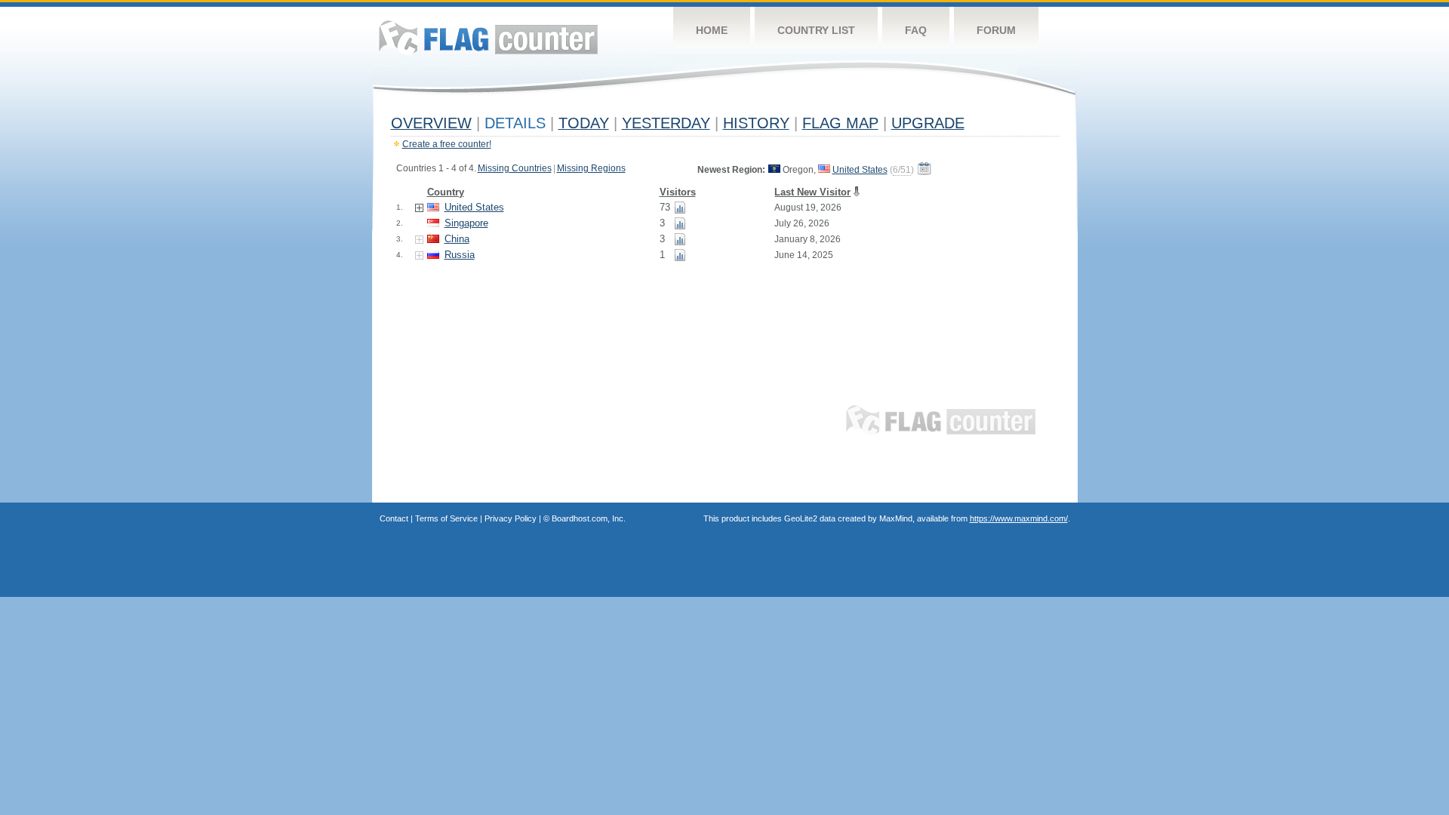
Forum (996, 30)
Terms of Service (446, 518)
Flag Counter (488, 37)
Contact (394, 518)
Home (712, 30)
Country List (816, 30)
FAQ (916, 30)
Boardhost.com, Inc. (589, 518)
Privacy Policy (511, 518)
